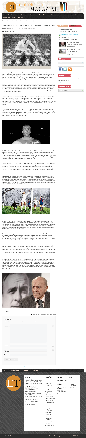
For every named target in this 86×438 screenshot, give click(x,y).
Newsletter (35, 371)
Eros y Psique (42, 14)
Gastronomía (24, 14)
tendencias (32, 403)
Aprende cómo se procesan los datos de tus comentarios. (38, 366)
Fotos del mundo (50, 402)
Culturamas (28, 383)
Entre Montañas (50, 400)
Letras (59, 14)
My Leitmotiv (49, 412)
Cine (72, 14)
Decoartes (16, 14)
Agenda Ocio (15, 21)
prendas (33, 398)
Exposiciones (28, 388)
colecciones (30, 381)
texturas (37, 403)
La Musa (48, 406)
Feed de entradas (74, 382)
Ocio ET (10, 14)
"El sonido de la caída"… (65, 37)
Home (4, 14)
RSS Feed (70, 69)
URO (40, 403)
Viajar (36, 14)
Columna (35, 382)
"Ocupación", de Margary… (74, 49)
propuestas (38, 398)
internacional (31, 391)
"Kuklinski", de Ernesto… (73, 42)
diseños (33, 385)
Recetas (22, 21)
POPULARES (73, 26)
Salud (36, 401)
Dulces (36, 385)
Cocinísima (49, 380)
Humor (27, 391)
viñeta (33, 404)
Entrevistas (20, 17)
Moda (31, 14)
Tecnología (27, 403)
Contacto (26, 371)
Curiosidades (34, 383)
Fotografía (35, 388)
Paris (26, 398)
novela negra (33, 396)
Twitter (65, 69)
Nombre (6, 345)
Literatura (28, 393)
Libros (36, 391)
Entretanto (37, 21)
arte (36, 380)
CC (19, 28)
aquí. (58, 393)
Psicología (27, 399)
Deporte (40, 383)
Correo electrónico (6, 351)
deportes (44, 314)
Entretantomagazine (14, 436)
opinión (40, 396)
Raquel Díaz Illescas (34, 399)
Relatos (32, 401)
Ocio (37, 396)
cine (26, 382)
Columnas (66, 14)
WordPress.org (74, 387)
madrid (33, 393)
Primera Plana (6, 17)
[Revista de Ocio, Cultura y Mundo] (43, 7)
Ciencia (77, 14)
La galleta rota (49, 404)
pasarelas (29, 398)
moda (36, 395)
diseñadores (28, 385)
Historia (38, 389)
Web (5, 354)
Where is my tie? (50, 429)
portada (33, 28)
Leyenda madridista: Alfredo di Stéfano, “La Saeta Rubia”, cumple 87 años (28, 25)
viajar (29, 404)
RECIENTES (61, 26)
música (27, 396)
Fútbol (54, 314)
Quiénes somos (15, 371)
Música (13, 17)
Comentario (6, 326)
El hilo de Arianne (50, 398)
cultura (40, 381)
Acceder (72, 380)
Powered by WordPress (60, 436)
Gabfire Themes (77, 436)
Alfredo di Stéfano (37, 314)
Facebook (61, 69)
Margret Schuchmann (33, 394)
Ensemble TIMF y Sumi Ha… (66, 29)
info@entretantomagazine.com (65, 82)
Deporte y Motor (52, 14)
